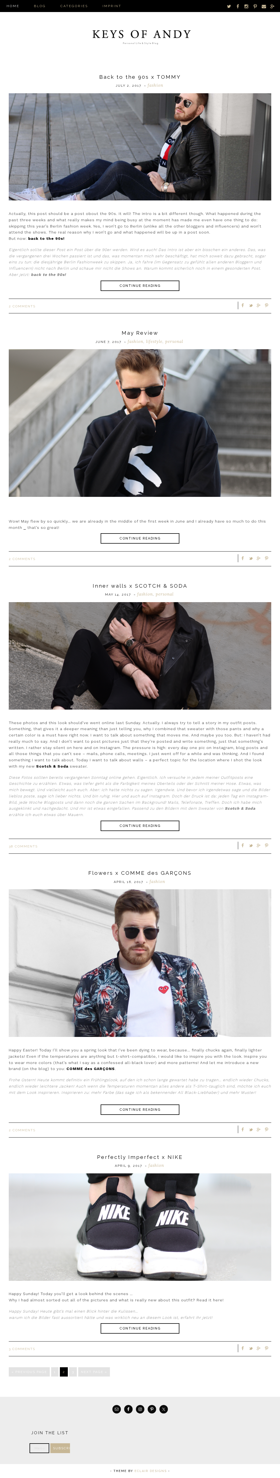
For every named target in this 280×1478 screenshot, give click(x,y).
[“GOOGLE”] (272, 6)
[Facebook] (237, 6)
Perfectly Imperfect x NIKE (140, 1157)
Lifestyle (154, 341)
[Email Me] (263, 6)
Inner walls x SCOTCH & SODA (140, 586)
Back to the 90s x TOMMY (140, 77)
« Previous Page (29, 1372)
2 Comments (22, 306)
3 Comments (22, 1349)
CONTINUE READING (140, 286)
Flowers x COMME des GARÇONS (140, 873)
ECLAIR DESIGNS (151, 1471)
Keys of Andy (140, 35)
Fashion (155, 85)
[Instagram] (246, 6)
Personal (174, 341)
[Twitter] (229, 6)
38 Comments (23, 846)
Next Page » (94, 1372)
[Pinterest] (255, 6)
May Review (140, 333)
